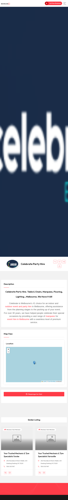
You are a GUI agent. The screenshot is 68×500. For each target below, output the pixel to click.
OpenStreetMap (52, 381)
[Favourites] (59, 261)
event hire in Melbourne (18, 319)
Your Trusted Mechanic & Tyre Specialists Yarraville (50, 455)
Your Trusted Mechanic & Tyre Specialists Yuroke (16, 455)
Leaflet (44, 381)
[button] (34, 363)
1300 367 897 (10, 466)
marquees (51, 316)
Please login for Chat (35, 394)
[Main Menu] (65, 3)
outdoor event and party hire (18, 306)
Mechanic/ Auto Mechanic (13, 429)
